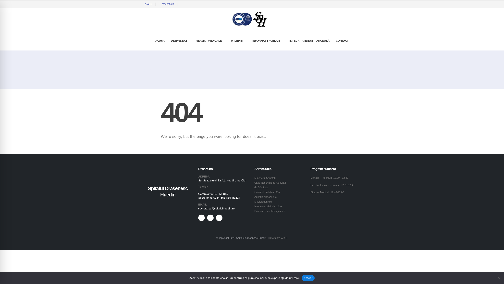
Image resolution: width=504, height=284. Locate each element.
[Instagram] (359, 4)
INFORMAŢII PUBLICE (266, 40)
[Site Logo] (249, 19)
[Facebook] (346, 4)
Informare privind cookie (268, 206)
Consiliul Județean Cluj (267, 192)
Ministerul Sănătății (265, 178)
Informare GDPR (278, 238)
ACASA (160, 40)
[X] (352, 4)
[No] (499, 278)
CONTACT (342, 40)
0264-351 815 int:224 (226, 197)
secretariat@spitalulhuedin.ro (216, 208)
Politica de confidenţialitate (269, 211)
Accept (308, 277)
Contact (148, 4)
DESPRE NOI (179, 40)
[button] (340, 4)
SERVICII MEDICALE (209, 40)
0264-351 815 (168, 4)
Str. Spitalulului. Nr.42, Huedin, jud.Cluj (222, 180)
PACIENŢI (237, 40)
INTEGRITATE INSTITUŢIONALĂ (309, 40)
